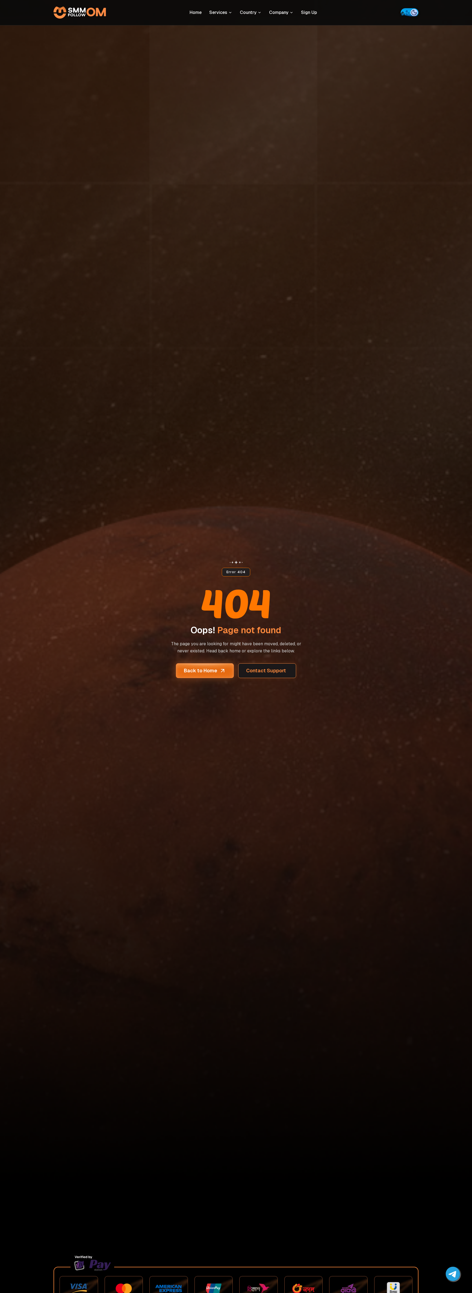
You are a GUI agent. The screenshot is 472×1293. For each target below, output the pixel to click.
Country (248, 12)
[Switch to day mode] (409, 12)
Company (278, 12)
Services (218, 12)
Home (196, 12)
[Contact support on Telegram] (453, 1274)
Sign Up (309, 12)
